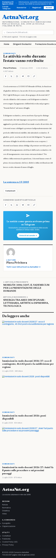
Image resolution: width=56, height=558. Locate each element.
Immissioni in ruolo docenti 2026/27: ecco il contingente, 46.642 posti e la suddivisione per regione (28, 364)
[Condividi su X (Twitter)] (11, 76)
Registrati (36, 8)
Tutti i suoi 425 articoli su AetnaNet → (23, 267)
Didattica (6, 511)
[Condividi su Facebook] (5, 76)
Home (6, 44)
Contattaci (6, 536)
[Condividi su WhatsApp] (17, 76)
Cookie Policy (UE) (10, 542)
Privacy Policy (8, 545)
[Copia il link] (34, 76)
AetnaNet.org (20, 17)
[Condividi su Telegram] (22, 76)
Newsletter (21, 8)
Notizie (5, 505)
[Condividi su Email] (28, 76)
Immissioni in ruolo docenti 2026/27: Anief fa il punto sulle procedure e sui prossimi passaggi (27, 470)
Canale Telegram (6, 8)
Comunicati (9, 53)
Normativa (6, 508)
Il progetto (6, 523)
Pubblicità (6, 539)
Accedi (49, 8)
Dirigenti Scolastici (22, 44)
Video (4, 514)
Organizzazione (8, 526)
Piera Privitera (9, 68)
